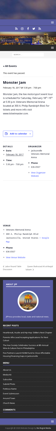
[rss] (39, 29)
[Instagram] (22, 29)
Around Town (9, 398)
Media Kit (7, 374)
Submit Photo (9, 384)
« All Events (10, 66)
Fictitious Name (10, 388)
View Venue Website (15, 257)
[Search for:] (28, 54)
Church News (9, 403)
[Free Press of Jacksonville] (28, 42)
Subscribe (7, 379)
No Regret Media (44, 428)
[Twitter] (33, 29)
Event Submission (11, 393)
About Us (7, 370)
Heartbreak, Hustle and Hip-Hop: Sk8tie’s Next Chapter (27, 332)
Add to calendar (18, 133)
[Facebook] (28, 29)
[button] (52, 22)
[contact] (16, 29)
